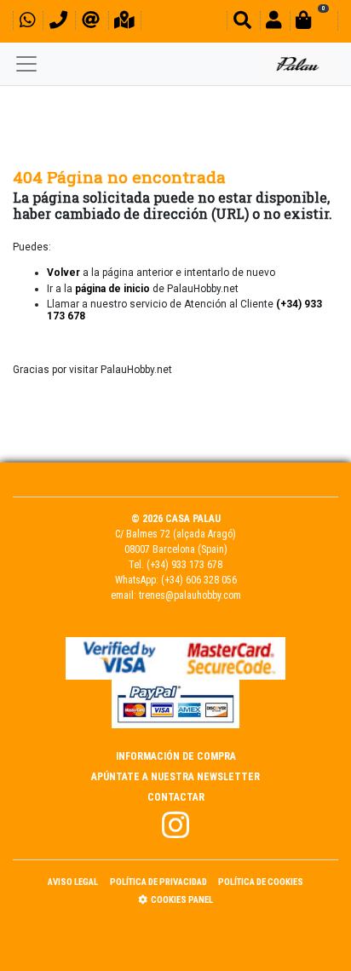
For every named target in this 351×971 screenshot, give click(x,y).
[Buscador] (242, 22)
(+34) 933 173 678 (184, 565)
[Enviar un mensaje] (91, 22)
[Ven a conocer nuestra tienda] (124, 22)
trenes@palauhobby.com (190, 595)
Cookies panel (182, 899)
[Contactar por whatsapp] (27, 22)
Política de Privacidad (158, 882)
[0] (313, 22)
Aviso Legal (73, 882)
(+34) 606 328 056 (199, 580)
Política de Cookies (260, 882)
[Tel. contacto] (58, 22)
